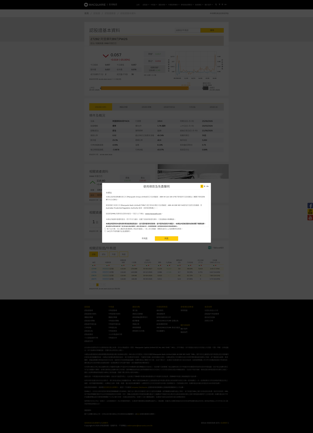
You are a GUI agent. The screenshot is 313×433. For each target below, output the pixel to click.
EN (207, 186)
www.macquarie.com (153, 214)
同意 (166, 238)
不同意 (145, 238)
